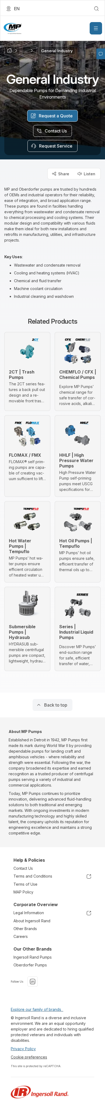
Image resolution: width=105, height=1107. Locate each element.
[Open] (96, 28)
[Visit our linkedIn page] (32, 981)
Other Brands (25, 928)
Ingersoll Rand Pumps (32, 957)
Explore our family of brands (37, 1009)
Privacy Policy (23, 1048)
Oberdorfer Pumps (30, 965)
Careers (20, 936)
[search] (96, 8)
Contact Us (23, 868)
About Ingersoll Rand (31, 921)
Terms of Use (25, 884)
